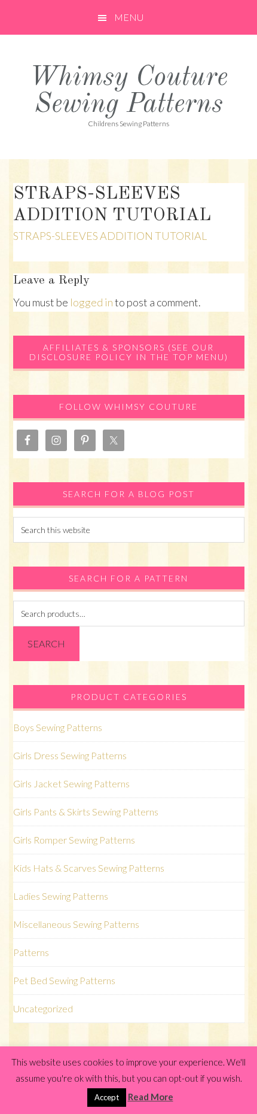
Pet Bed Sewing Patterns (64, 980)
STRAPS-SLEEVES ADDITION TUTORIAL (110, 235)
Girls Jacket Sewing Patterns (71, 783)
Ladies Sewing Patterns (60, 896)
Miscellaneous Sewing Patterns (76, 924)
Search (46, 643)
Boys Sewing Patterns (57, 727)
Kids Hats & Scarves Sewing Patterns (88, 867)
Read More (150, 1096)
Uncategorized (43, 1008)
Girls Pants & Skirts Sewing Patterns (85, 811)
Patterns (31, 952)
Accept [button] (106, 1097)
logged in (91, 302)
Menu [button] (128, 17)
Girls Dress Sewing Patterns (70, 755)
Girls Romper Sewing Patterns (74, 839)
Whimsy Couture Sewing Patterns (128, 91)
